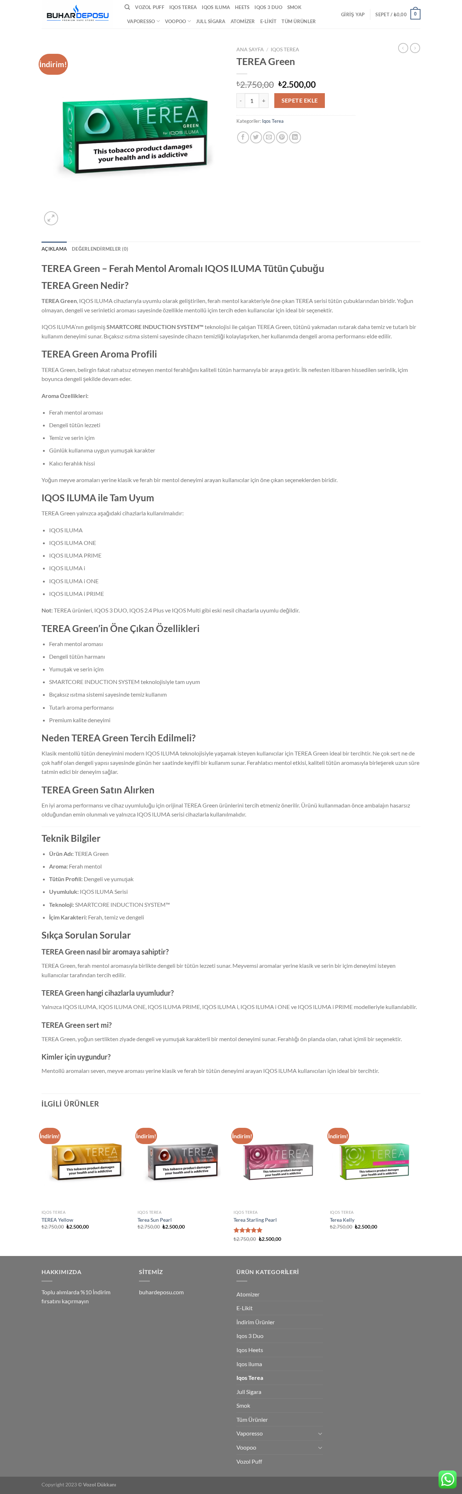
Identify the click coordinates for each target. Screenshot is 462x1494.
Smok (294, 7)
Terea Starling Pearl (255, 1220)
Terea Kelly (342, 1220)
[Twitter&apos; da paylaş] (256, 137)
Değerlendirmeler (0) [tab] (100, 249)
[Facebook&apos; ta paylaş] (243, 137)
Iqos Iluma (216, 7)
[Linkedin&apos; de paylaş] (295, 137)
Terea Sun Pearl (155, 1220)
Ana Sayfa (250, 49)
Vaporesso (141, 21)
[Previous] (41, 1185)
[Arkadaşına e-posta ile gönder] (269, 137)
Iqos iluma (249, 1363)
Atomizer (243, 21)
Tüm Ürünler (299, 21)
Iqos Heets (249, 1349)
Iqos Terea (183, 7)
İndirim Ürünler (255, 1321)
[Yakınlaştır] (51, 218)
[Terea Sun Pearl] (182, 1161)
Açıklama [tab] (54, 249)
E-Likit (268, 21)
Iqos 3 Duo (268, 7)
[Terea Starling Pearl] (278, 1161)
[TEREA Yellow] (86, 1161)
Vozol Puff (149, 7)
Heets (242, 7)
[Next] (418, 1185)
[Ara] (127, 7)
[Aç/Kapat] (320, 1433)
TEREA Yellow (57, 1220)
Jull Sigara (211, 21)
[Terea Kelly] (374, 1161)
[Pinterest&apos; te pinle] (282, 137)
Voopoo (175, 21)
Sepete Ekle (300, 100)
